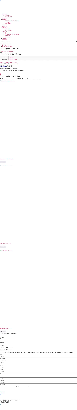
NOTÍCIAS (4, 24)
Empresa (2, 362)
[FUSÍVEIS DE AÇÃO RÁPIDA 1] (6, 51)
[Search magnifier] (76, 41)
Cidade (1, 365)
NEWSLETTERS (8, 23)
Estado (1, 369)
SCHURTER (11, 57)
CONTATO (4, 26)
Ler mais (3, 162)
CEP (1, 373)
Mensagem (2, 384)
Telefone (2, 380)
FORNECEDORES (8, 16)
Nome (1, 354)
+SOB (3, 19)
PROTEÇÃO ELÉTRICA (13, 59)
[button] (9, 68)
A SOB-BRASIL (8, 15)
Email (1, 376)
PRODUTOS (4, 18)
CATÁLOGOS (7, 22)
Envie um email (3, 66)
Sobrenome (2, 358)
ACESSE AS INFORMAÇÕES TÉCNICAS (8, 62)
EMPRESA (4, 14)
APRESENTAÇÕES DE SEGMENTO (12, 20)
